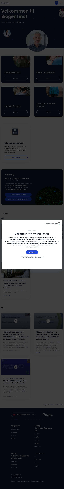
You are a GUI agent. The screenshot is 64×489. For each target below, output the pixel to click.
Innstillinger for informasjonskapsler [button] (32, 257)
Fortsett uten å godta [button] (51, 223)
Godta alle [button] (32, 252)
